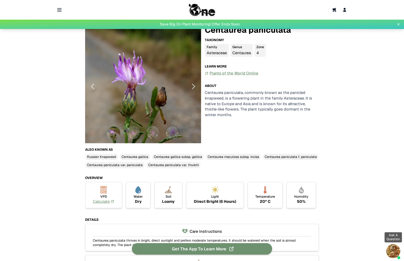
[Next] (193, 86)
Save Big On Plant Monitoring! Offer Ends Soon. (200, 24)
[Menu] (59, 10)
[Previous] (92, 86)
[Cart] (334, 10)
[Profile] (344, 10)
